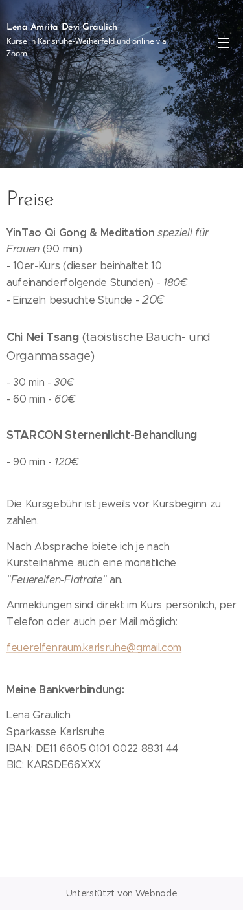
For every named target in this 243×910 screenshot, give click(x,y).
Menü (224, 42)
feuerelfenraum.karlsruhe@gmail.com (93, 647)
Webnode (156, 893)
